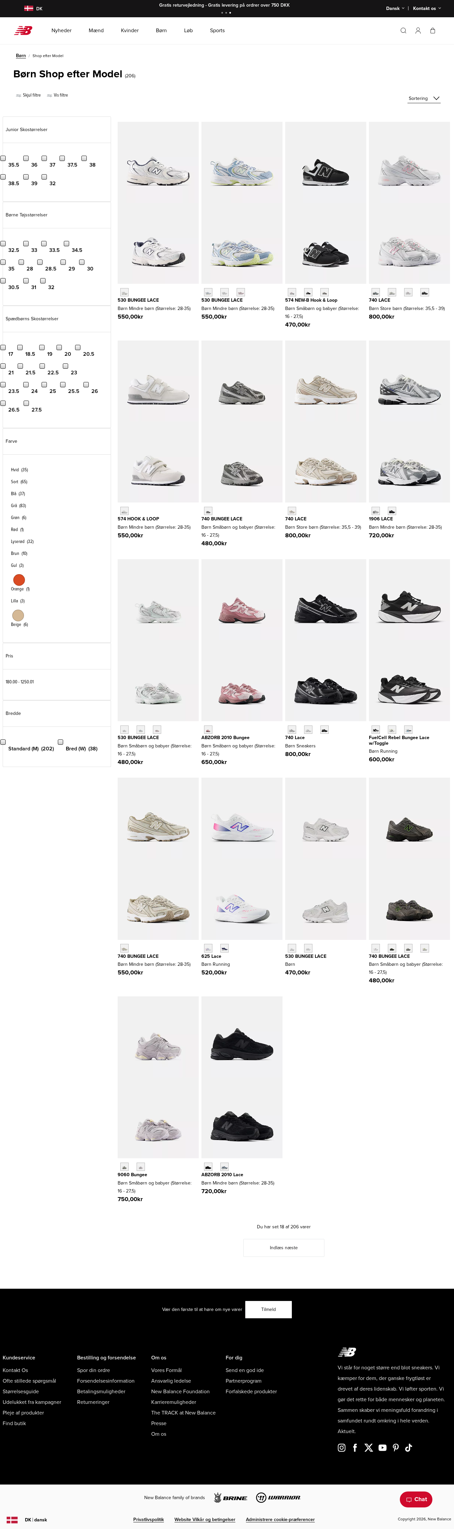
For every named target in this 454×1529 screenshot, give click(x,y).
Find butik (14, 1423)
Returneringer (93, 1402)
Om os (158, 1434)
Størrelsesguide (21, 1391)
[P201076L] (208, 1166)
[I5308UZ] (124, 729)
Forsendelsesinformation (106, 1381)
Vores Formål (166, 1370)
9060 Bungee (132, 1175)
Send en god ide (245, 1370)
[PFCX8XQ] (392, 729)
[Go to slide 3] (231, 13)
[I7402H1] (392, 948)
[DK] (24, 8)
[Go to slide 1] (223, 13)
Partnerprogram (244, 1381)
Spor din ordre (93, 1370)
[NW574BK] (308, 292)
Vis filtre (60, 95)
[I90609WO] (140, 1166)
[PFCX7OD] (408, 729)
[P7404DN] (124, 948)
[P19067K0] (375, 510)
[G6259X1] (224, 948)
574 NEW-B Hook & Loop (311, 300)
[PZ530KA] (124, 292)
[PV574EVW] (124, 510)
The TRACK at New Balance (183, 1413)
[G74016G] (424, 292)
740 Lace (295, 737)
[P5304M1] (240, 292)
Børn (21, 55)
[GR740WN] (291, 729)
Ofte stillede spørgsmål (29, 1381)
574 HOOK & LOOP (138, 519)
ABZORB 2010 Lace (222, 1175)
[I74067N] (375, 948)
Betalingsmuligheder (101, 1391)
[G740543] (291, 510)
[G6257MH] (208, 948)
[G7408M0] (408, 292)
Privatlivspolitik (148, 1519)
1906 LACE (381, 519)
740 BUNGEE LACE (221, 519)
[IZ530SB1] (291, 948)
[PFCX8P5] (375, 729)
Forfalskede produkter (251, 1391)
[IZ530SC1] (308, 948)
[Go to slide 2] (227, 13)
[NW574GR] (324, 292)
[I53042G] (157, 729)
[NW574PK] (291, 292)
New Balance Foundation (180, 1391)
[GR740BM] (324, 729)
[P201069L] (224, 1166)
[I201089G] (208, 729)
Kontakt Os (15, 1370)
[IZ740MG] (208, 510)
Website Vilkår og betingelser (204, 1519)
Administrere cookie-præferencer (280, 1519)
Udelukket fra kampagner (32, 1402)
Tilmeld (268, 1309)
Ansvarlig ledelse (171, 1381)
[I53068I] (140, 729)
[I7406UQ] (408, 948)
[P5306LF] (224, 292)
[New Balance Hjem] (25, 30)
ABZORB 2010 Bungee (225, 737)
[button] (418, 30)
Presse (159, 1423)
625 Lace (211, 956)
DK (36, 1520)
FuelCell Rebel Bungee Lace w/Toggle (399, 740)
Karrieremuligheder (173, 1402)
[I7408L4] (424, 948)
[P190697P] (392, 510)
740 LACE (379, 300)
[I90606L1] (124, 1166)
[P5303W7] (208, 292)
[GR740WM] (308, 729)
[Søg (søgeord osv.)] (403, 30)
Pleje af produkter (23, 1413)
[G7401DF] (375, 292)
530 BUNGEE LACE (138, 300)
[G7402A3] (392, 292)
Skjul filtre (31, 95)
